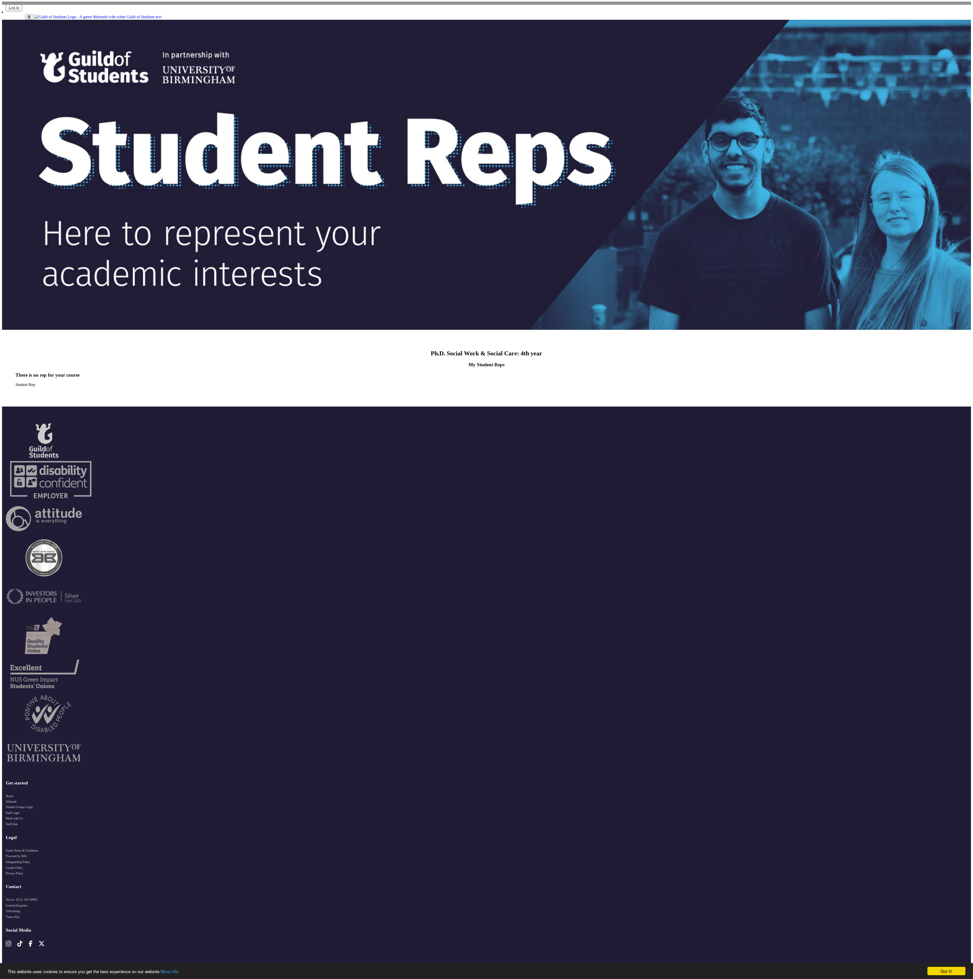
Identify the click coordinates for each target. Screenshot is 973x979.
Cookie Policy (14, 868)
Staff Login (13, 813)
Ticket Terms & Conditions (22, 850)
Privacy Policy (14, 873)
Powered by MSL (16, 856)
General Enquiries (16, 905)
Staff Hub (12, 824)
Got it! (946, 971)
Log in (14, 7)
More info (169, 971)
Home (9, 796)
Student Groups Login (19, 807)
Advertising (13, 911)
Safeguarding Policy (18, 862)
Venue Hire (13, 917)
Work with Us (14, 818)
